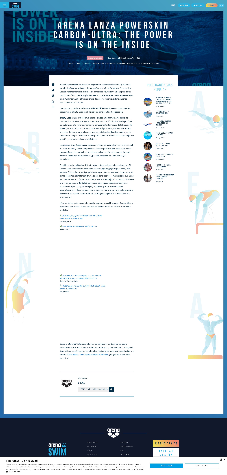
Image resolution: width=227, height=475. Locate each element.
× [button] (224, 459)
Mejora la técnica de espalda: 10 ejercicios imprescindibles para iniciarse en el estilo (164, 100)
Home (173, 5)
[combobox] (221, 459)
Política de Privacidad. (136, 469)
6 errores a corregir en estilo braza (164, 155)
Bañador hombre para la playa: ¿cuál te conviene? (165, 177)
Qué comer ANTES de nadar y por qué (163, 144)
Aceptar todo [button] (166, 466)
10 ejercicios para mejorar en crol (162, 112)
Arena (120, 58)
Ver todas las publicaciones (94, 389)
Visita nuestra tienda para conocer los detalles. (88, 354)
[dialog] (113, 466)
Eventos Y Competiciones (93, 63)
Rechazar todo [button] (202, 466)
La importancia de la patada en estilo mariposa (163, 123)
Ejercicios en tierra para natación (163, 166)
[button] (75, 471)
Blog (78, 63)
